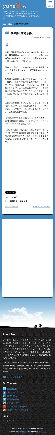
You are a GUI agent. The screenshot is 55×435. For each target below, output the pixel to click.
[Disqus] (27, 256)
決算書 (20, 201)
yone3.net (43, 432)
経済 (25, 201)
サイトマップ (9, 421)
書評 (15, 197)
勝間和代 (13, 201)
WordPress (22, 432)
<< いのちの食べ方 (11, 207)
